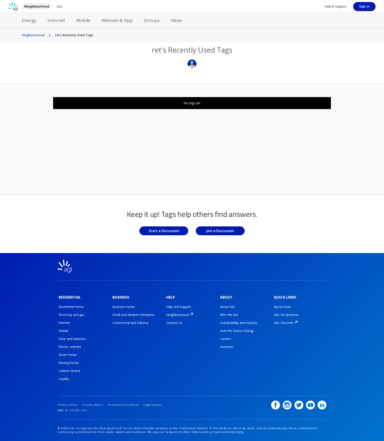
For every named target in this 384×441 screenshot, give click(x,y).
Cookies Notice (92, 405)
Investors (226, 347)
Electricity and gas (71, 315)
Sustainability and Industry (238, 323)
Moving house (69, 363)
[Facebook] (275, 405)
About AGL (228, 307)
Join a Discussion (220, 230)
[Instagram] (287, 405)
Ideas (176, 20)
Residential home (71, 307)
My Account (282, 307)
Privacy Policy (68, 405)
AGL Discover (283, 322)
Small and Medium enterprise (133, 315)
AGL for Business (286, 315)
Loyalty (64, 379)
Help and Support (178, 307)
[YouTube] (310, 405)
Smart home (68, 355)
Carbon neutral (69, 371)
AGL (60, 6)
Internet (56, 20)
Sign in (364, 6)
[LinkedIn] (322, 405)
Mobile (83, 20)
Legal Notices (152, 405)
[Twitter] (298, 405)
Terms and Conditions (123, 405)
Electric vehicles (70, 347)
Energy (29, 20)
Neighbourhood (36, 6)
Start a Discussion (163, 230)
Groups (152, 20)
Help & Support (335, 6)
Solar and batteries (72, 339)
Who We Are (229, 315)
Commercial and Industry (130, 323)
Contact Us (174, 323)
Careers (225, 339)
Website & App (117, 20)
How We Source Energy (237, 331)
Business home (123, 307)
